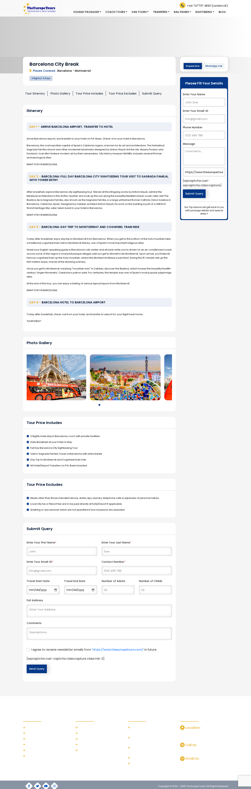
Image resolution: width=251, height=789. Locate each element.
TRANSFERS (160, 12)
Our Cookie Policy (37, 756)
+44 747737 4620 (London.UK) (207, 6)
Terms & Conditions (38, 744)
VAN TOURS (139, 12)
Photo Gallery (60, 93)
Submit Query (152, 93)
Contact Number (114, 562)
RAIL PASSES (181, 12)
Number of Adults (113, 581)
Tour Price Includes (89, 93)
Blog (222, 12)
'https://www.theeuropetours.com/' (118, 649)
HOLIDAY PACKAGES (86, 12)
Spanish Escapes (89, 739)
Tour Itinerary (35, 93)
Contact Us (33, 739)
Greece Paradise (89, 733)
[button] (99, 405)
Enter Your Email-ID (40, 562)
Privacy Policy (34, 750)
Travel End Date (74, 581)
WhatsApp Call (213, 66)
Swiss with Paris (88, 727)
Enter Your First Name (41, 542)
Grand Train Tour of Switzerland (150, 758)
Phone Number (192, 127)
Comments (34, 623)
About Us (31, 733)
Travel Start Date (38, 581)
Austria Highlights (89, 750)
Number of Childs (150, 581)
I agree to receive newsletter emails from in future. (94, 649)
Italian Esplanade (89, 744)
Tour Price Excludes (123, 93)
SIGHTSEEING (203, 12)
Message (189, 144)
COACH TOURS (115, 12)
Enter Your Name (194, 94)
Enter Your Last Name (116, 542)
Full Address (35, 600)
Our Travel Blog (35, 727)
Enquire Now (193, 66)
